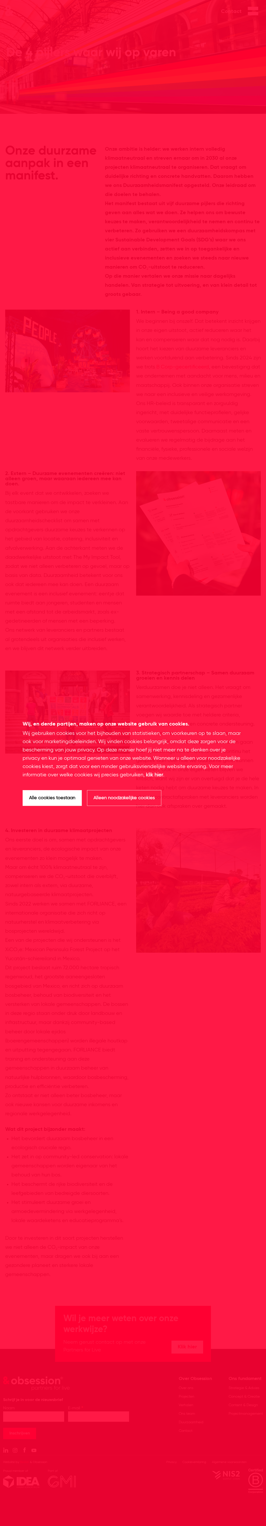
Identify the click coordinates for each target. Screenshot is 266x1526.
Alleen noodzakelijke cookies (124, 798)
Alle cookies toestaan (52, 798)
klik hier (154, 775)
